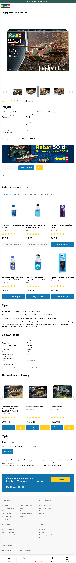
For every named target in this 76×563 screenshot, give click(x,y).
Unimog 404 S (57, 407)
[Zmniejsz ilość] (3, 167)
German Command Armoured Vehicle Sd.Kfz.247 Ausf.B (10, 409)
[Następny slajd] (74, 398)
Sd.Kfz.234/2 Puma (34, 407)
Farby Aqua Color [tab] (30, 194)
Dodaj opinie (28, 101)
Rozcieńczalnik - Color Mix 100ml (13, 226)
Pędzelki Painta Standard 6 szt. (62, 226)
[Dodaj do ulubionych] (39, 167)
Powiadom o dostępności (13, 244)
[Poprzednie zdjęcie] (5, 91)
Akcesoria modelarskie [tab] (12, 194)
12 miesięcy (52, 112)
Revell (28, 117)
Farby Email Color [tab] (46, 194)
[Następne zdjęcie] (71, 91)
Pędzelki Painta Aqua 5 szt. (62, 278)
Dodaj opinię (7, 451)
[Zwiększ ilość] (15, 167)
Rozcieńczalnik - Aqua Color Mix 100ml (35, 226)
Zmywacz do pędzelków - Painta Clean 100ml (13, 279)
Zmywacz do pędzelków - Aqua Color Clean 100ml (37, 279)
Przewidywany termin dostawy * (18, 139)
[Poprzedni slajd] (2, 398)
